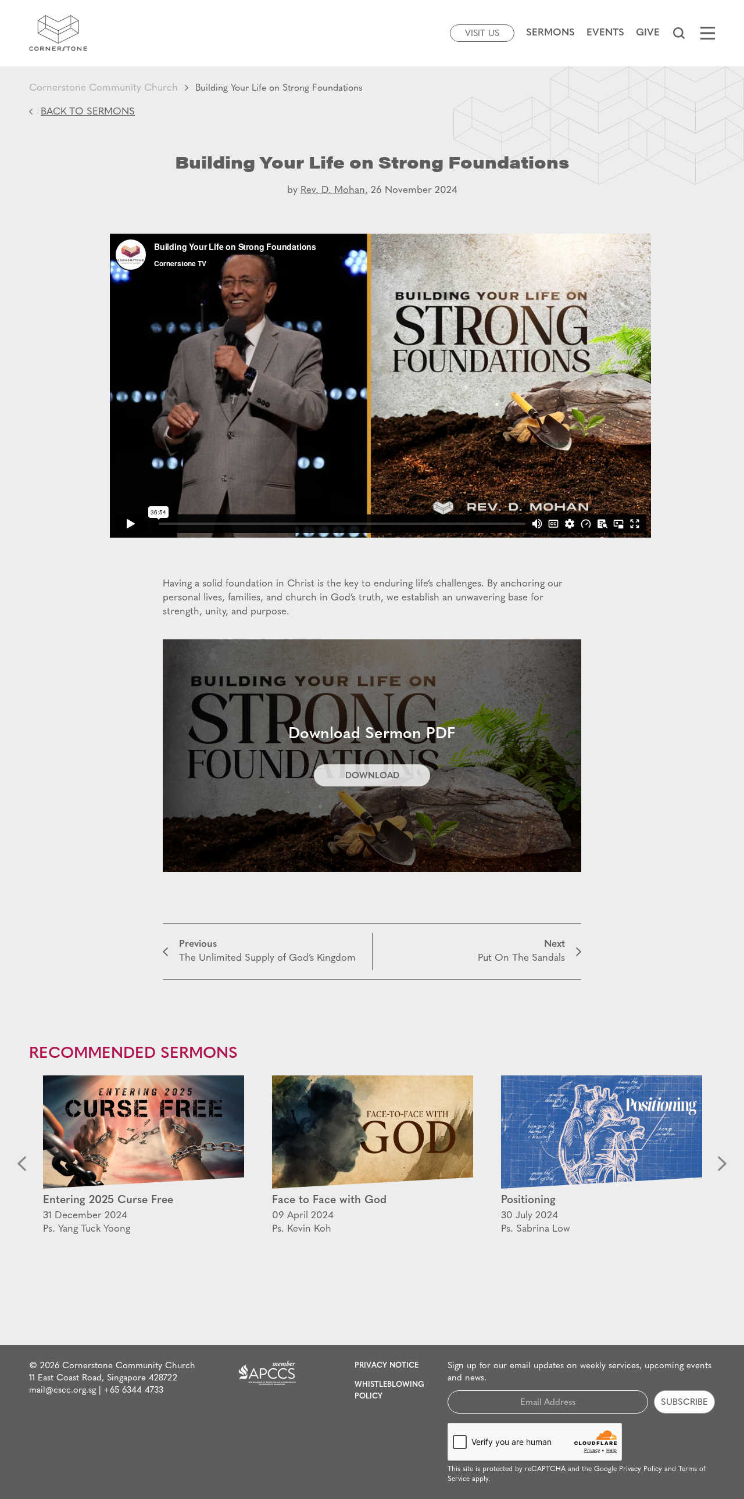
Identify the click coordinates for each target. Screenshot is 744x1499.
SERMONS (550, 33)
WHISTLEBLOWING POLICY (389, 1390)
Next (722, 1164)
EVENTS (605, 33)
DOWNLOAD (372, 776)
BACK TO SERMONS (88, 112)
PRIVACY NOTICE (387, 1365)
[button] (678, 33)
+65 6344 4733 (133, 1390)
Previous (21, 1164)
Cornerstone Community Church (103, 88)
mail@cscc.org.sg (62, 1390)
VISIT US (482, 34)
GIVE (648, 33)
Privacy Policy (640, 1469)
